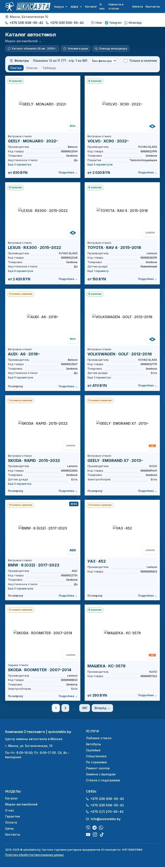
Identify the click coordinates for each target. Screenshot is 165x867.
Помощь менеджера (113, 48)
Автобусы (93, 744)
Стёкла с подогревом (103, 780)
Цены (9, 828)
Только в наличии (143, 60)
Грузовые (93, 750)
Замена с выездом (100, 774)
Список (32, 68)
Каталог (91, 6)
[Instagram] (95, 834)
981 (84, 708)
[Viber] (88, 827)
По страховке (96, 762)
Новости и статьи (115, 6)
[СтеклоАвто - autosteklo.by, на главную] (27, 6)
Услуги (59, 6)
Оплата (137, 6)
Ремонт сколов (98, 768)
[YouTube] (88, 834)
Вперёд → (102, 708)
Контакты (152, 6)
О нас (102, 6)
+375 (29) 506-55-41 (67, 23)
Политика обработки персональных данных (34, 854)
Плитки (15, 68)
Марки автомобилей (21, 804)
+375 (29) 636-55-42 (26, 23)
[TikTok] (102, 834)
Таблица (49, 68)
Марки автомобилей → (23, 41)
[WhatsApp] (101, 827)
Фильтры (21, 60)
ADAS (74, 6)
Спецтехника (96, 756)
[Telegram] (94, 827)
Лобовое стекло (99, 738)
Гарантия (12, 816)
